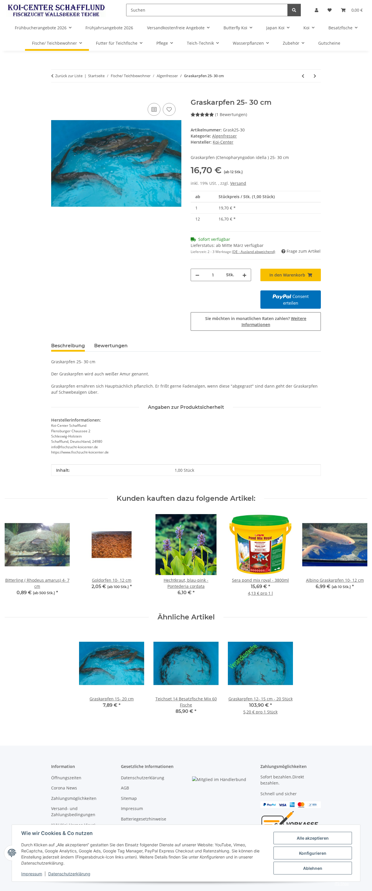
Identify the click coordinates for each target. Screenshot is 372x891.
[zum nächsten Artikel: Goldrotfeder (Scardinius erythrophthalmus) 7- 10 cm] (315, 76)
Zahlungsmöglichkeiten (73, 798)
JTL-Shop (342, 883)
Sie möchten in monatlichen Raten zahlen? (255, 321)
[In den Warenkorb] (55, 95)
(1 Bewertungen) (231, 114)
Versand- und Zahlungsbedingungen (73, 811)
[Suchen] (294, 10)
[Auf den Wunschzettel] (169, 109)
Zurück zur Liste (69, 75)
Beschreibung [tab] (68, 345)
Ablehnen (312, 868)
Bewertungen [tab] (111, 345)
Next (358, 558)
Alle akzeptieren (313, 838)
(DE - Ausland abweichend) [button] (253, 251)
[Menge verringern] (197, 275)
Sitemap (129, 798)
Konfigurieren (312, 853)
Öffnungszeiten (66, 777)
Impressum (31, 873)
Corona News (64, 788)
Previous (14, 558)
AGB (125, 788)
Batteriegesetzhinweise (143, 819)
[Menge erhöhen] (244, 275)
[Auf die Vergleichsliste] (154, 109)
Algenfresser (224, 136)
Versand (238, 183)
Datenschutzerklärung (69, 873)
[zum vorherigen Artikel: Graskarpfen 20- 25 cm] (303, 76)
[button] (316, 10)
